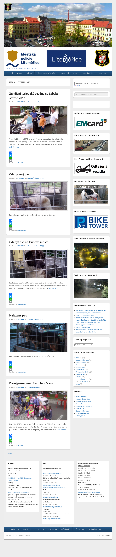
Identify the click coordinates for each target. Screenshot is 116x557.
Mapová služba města (83, 399)
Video (78, 384)
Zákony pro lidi (80, 416)
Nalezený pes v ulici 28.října (85, 325)
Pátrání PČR (80, 408)
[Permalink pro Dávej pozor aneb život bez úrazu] (38, 421)
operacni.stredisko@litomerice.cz (89, 492)
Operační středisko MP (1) (36, 246)
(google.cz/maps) (13, 480)
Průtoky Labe (52, 529)
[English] (78, 80)
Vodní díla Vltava (95, 529)
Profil (11, 73)
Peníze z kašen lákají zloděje (85, 315)
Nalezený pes (18, 315)
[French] (84, 80)
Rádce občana (80, 374)
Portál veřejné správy (82, 413)
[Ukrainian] (89, 80)
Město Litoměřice (81, 397)
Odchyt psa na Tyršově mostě (28, 242)
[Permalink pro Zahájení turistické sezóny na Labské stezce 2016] (38, 136)
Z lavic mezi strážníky (83, 327)
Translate (82, 86)
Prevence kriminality (34, 102)
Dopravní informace (82, 360)
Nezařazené (80, 365)
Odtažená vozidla (87, 73)
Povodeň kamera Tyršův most (33, 529)
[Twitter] (38, 155)
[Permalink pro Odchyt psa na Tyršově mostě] (38, 280)
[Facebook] (38, 152)
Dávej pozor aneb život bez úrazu (31, 383)
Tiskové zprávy (83, 381)
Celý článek (14, 147)
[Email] (38, 160)
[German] (81, 80)
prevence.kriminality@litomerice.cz (54, 487)
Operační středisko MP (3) (36, 178)
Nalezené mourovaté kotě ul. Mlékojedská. (89, 318)
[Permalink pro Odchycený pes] (38, 212)
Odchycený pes (19, 174)
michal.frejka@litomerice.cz (52, 518)
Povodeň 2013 (80, 369)
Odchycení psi (64, 73)
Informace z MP (81, 362)
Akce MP (20, 73)
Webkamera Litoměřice (83, 401)
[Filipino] (86, 80)
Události (30, 73)
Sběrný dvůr (80, 404)
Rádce (75, 73)
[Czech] (75, 80)
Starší (9, 454)
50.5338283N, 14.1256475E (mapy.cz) (20, 478)
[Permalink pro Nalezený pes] (38, 354)
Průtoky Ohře (66, 529)
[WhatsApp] (38, 158)
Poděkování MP (84, 379)
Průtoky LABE (102, 73)
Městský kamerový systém (45, 73)
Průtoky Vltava (80, 529)
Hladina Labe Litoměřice (84, 406)
